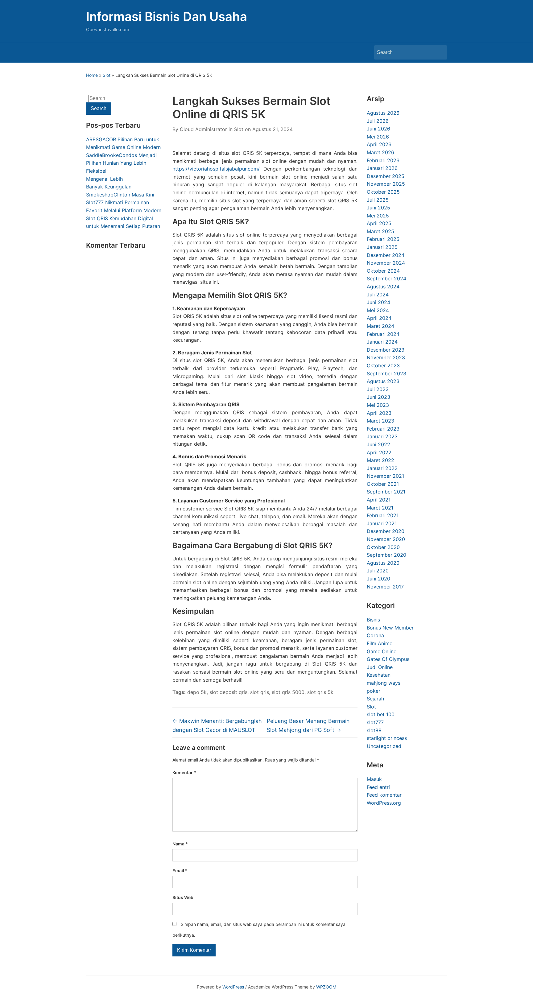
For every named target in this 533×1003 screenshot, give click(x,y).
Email (180, 870)
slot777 (375, 722)
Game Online (381, 651)
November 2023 (386, 357)
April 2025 (379, 223)
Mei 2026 (378, 137)
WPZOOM (326, 986)
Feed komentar (384, 795)
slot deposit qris (228, 692)
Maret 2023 (380, 421)
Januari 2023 (382, 436)
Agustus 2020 (383, 563)
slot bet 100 (381, 714)
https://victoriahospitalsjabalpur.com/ (216, 169)
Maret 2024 (380, 326)
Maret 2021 (380, 508)
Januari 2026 (382, 168)
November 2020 (386, 539)
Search (439, 52)
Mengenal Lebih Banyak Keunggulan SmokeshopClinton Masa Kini (120, 187)
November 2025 (386, 184)
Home (92, 75)
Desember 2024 (385, 255)
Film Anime (379, 643)
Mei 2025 (378, 216)
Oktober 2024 (383, 271)
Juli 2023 (378, 389)
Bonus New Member (390, 628)
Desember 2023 (385, 350)
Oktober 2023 (383, 365)
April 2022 (379, 452)
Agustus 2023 (383, 381)
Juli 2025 (378, 200)
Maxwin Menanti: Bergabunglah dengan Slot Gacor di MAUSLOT (217, 725)
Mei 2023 (378, 405)
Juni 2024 (378, 302)
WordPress (233, 986)
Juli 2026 (378, 121)
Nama (180, 843)
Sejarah (375, 698)
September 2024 (386, 278)
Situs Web (182, 897)
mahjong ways (383, 683)
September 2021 (386, 492)
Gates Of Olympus (388, 659)
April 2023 (379, 413)
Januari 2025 (382, 247)
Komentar (184, 772)
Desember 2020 (385, 531)
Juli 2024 (378, 294)
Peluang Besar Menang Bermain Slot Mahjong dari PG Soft (308, 725)
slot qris (259, 692)
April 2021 (378, 500)
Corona (375, 635)
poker (373, 691)
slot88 (374, 730)
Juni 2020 (378, 579)
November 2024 (386, 263)
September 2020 (386, 555)
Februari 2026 (383, 160)
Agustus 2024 (383, 286)
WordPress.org (384, 803)
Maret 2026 (380, 152)
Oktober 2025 (383, 192)
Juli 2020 (378, 571)
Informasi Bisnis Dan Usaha (166, 16)
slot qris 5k (320, 692)
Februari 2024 (383, 334)
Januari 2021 (382, 523)
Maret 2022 (380, 460)
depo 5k (197, 692)
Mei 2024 (378, 310)
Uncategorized (384, 746)
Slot (106, 75)
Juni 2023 (378, 397)
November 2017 (385, 587)
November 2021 (385, 476)
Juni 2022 (378, 444)
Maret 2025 (380, 231)
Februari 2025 (383, 239)
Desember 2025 (385, 176)
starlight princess (387, 738)
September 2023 (386, 373)
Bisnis (373, 620)
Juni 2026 (378, 129)
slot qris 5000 (288, 692)
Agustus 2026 (383, 113)
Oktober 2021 (383, 484)
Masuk (374, 779)
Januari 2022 (382, 468)
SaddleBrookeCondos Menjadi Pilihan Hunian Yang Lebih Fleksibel (121, 163)
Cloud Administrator (203, 129)
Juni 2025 (378, 207)
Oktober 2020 (383, 547)
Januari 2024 (382, 342)
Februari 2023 (383, 429)
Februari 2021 (383, 515)
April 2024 (379, 318)
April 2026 (379, 144)
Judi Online (380, 667)
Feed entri (378, 787)
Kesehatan (378, 675)
